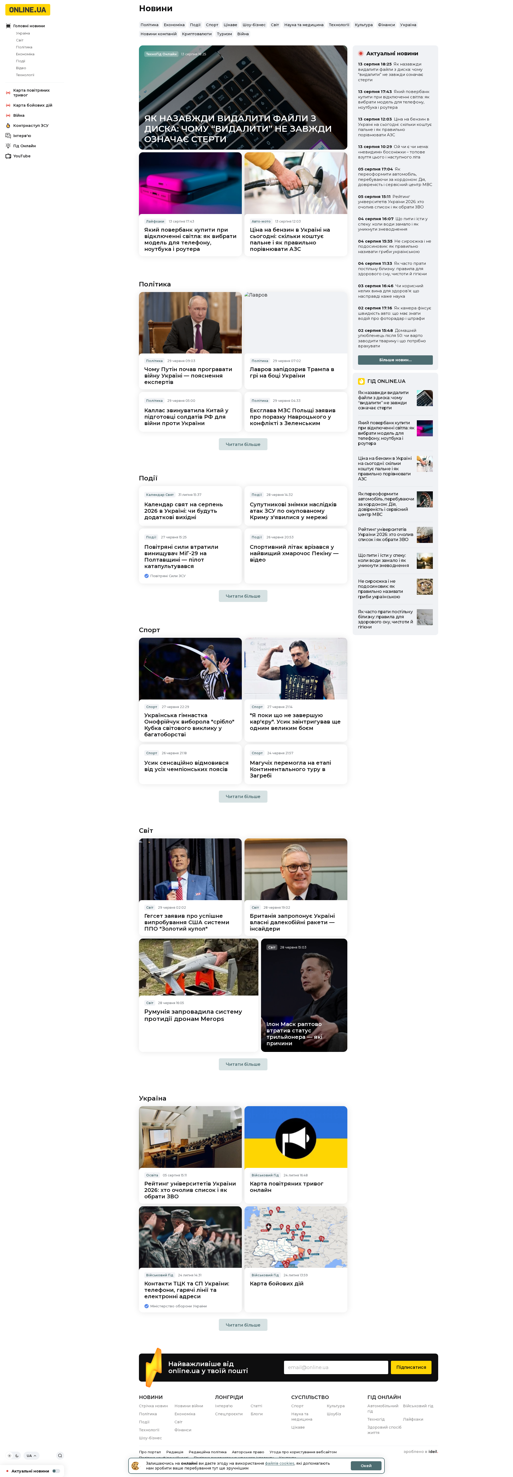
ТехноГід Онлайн (161, 54)
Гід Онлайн (24, 145)
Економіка (25, 54)
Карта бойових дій (32, 105)
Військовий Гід (265, 1175)
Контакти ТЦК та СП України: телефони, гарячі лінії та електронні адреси (186, 1290)
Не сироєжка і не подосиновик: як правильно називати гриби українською (394, 246)
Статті (256, 1406)
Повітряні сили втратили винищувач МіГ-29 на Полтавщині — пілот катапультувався (181, 556)
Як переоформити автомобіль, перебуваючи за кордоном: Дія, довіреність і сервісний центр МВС (395, 176)
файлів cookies (279, 1463)
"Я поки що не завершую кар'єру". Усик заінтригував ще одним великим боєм (295, 721)
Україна (23, 33)
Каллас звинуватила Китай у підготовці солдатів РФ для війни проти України (186, 416)
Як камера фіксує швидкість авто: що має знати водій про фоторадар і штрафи (394, 313)
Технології (25, 75)
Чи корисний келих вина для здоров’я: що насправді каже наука (390, 291)
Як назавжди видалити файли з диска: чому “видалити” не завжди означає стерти (238, 128)
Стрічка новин (153, 1406)
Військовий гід (418, 1406)
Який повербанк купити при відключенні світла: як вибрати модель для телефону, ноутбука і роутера (190, 239)
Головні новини (29, 26)
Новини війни (188, 1406)
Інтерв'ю (22, 135)
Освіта (152, 1175)
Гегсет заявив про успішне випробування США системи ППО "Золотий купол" (186, 922)
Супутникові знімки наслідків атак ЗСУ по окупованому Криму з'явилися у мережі (293, 510)
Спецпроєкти (229, 1414)
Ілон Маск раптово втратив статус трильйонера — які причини (294, 1034)
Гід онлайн (384, 1397)
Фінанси (386, 24)
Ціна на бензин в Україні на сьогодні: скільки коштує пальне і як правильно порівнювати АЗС (290, 239)
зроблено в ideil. (420, 1452)
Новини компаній (159, 34)
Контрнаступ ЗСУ (31, 125)
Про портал (150, 1452)
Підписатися (411, 1367)
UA (29, 1456)
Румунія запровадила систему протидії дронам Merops (193, 1015)
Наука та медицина (304, 24)
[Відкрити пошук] (60, 1456)
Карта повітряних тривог (31, 93)
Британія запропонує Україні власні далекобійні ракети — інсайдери (292, 922)
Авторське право (248, 1452)
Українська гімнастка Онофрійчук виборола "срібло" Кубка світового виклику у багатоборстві (189, 725)
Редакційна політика (208, 1452)
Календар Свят (160, 495)
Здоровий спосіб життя (384, 1430)
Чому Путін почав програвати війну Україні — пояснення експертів (188, 375)
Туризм (224, 34)
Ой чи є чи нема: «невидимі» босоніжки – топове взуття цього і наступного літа (393, 152)
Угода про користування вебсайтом (303, 1452)
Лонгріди (229, 1397)
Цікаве (230, 24)
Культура (364, 24)
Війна (19, 115)
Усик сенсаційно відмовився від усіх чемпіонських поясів (186, 766)
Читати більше (243, 444)
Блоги (257, 1414)
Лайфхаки (155, 221)
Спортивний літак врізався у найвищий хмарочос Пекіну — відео (294, 553)
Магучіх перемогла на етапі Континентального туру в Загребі (290, 769)
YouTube (21, 156)
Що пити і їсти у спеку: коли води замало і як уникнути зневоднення (393, 224)
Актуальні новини (30, 1471)
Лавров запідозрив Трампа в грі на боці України (292, 372)
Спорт (212, 24)
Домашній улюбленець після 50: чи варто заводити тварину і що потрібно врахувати (392, 338)
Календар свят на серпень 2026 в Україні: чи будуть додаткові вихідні (183, 510)
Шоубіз (334, 1414)
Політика (24, 47)
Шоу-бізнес (254, 24)
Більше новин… (395, 359)
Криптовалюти (197, 34)
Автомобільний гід (382, 1409)
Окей (366, 1465)
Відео (21, 68)
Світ (20, 40)
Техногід (376, 1419)
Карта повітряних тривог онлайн (287, 1186)
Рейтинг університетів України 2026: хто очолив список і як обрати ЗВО (190, 1190)
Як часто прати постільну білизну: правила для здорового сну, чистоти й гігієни (392, 268)
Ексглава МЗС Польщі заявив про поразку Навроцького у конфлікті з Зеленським (293, 416)
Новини (151, 1397)
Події (20, 61)
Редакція (174, 1452)
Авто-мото (261, 221)
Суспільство (310, 1397)
